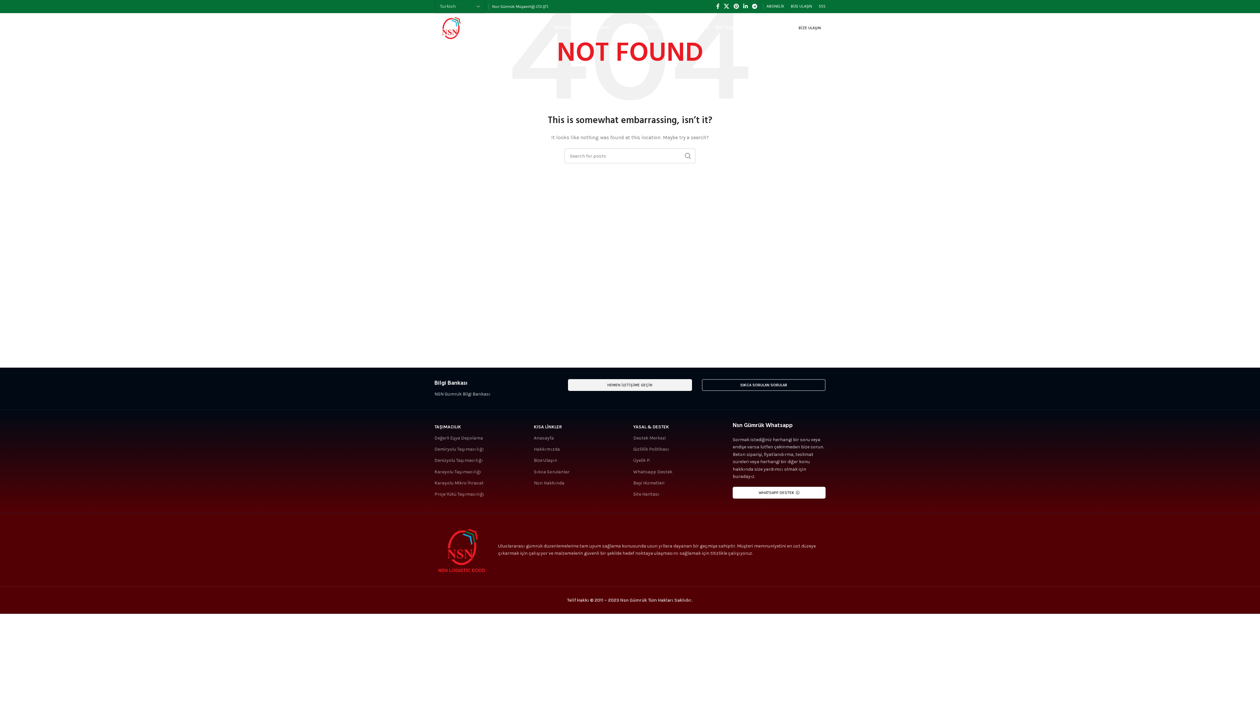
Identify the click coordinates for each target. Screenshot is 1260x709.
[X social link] (726, 6)
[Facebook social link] (718, 6)
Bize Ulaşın (810, 28)
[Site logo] (450, 27)
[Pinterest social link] (736, 6)
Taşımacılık (447, 427)
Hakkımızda (547, 449)
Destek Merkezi (649, 438)
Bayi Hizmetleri (648, 483)
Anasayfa (544, 438)
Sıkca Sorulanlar (552, 472)
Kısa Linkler (548, 427)
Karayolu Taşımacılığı (457, 472)
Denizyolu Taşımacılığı (458, 460)
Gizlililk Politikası (651, 449)
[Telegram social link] (755, 6)
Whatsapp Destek (652, 472)
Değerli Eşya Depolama (458, 438)
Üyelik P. (641, 460)
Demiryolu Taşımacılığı (459, 449)
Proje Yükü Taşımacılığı (459, 494)
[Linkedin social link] (745, 6)
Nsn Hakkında (549, 483)
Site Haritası (646, 494)
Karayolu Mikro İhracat (459, 483)
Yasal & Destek (651, 427)
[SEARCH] (688, 155)
